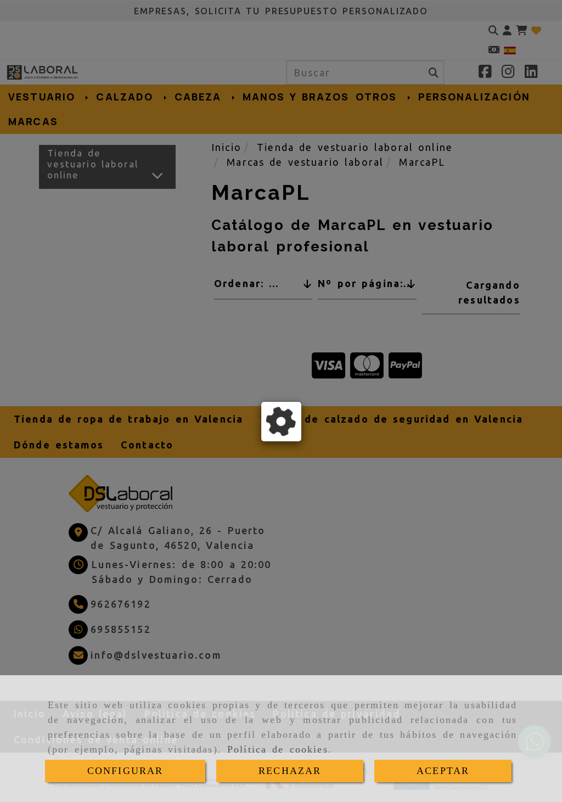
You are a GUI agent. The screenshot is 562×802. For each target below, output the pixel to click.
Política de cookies (277, 749)
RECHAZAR (289, 770)
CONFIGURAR (125, 770)
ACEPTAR (443, 770)
